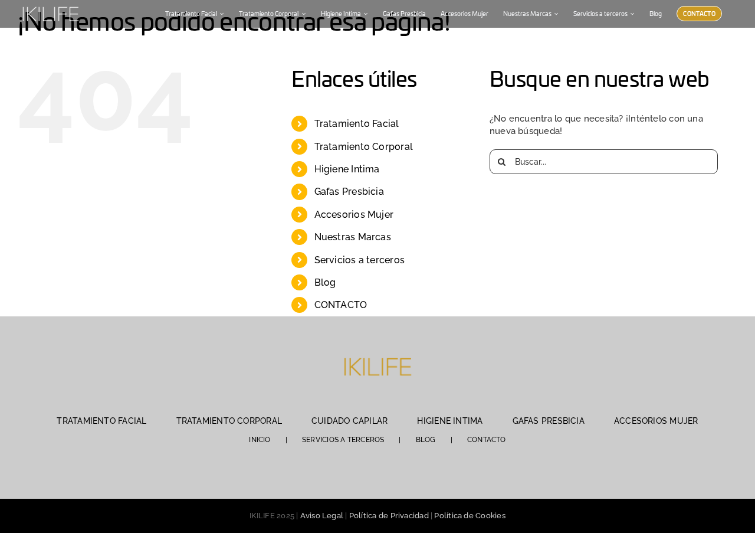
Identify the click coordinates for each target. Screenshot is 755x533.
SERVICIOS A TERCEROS (343, 440)
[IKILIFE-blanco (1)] (50, 5)
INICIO (259, 440)
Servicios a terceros (359, 260)
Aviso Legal (321, 515)
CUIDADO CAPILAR (349, 421)
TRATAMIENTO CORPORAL (229, 421)
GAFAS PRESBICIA (549, 421)
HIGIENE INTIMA (449, 421)
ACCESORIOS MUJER (656, 421)
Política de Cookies (469, 515)
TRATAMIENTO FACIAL (101, 421)
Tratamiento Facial (356, 123)
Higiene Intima (347, 169)
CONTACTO (340, 304)
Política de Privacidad (389, 515)
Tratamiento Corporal (363, 146)
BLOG (426, 440)
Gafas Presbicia (349, 191)
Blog (325, 282)
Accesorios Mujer (354, 214)
